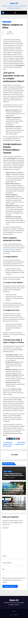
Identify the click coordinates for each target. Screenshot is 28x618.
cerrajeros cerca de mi (10, 249)
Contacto (16, 614)
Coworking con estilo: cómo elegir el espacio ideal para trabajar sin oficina (13, 505)
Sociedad (9, 21)
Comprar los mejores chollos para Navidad (8, 444)
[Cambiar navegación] (15, 13)
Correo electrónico (7, 562)
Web (3, 569)
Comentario (5, 527)
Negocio (4, 21)
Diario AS (14, 3)
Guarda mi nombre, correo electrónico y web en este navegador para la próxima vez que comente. (13, 580)
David (10, 31)
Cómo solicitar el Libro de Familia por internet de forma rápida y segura (13, 475)
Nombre (4, 556)
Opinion (5, 471)
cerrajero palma (16, 176)
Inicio (12, 614)
